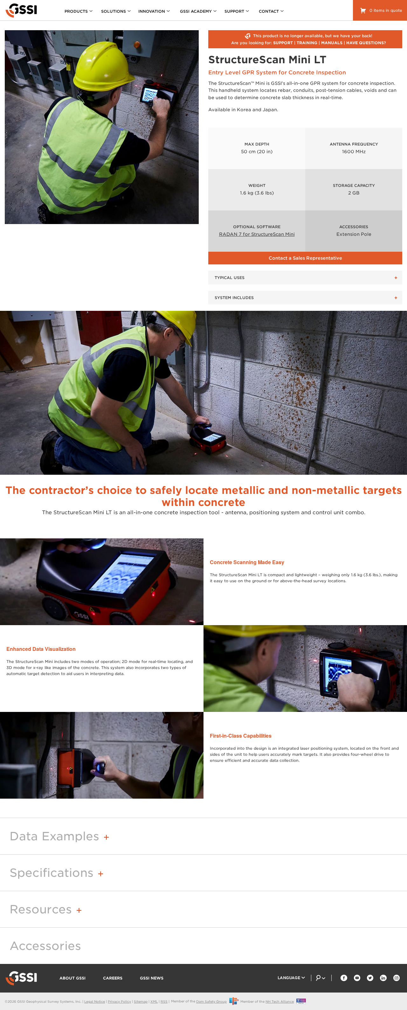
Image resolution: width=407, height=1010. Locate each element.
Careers (112, 978)
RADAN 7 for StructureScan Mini (257, 234)
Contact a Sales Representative (305, 258)
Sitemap (141, 1001)
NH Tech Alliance (280, 1001)
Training (307, 42)
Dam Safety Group (211, 1001)
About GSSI (72, 978)
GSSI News (151, 978)
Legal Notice (94, 1001)
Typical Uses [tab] (230, 277)
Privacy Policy (119, 1001)
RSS (164, 1001)
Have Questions (365, 42)
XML (154, 1001)
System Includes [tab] (234, 297)
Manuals (331, 42)
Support (283, 42)
